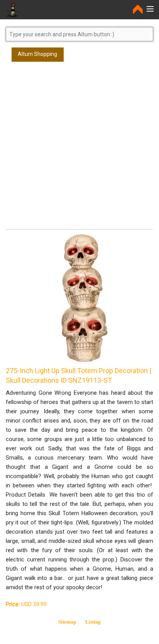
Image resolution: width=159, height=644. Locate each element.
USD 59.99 (26, 604)
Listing (93, 622)
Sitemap (67, 622)
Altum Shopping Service (37, 56)
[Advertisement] (79, 148)
